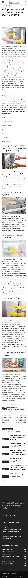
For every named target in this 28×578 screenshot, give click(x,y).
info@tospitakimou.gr (14, 512)
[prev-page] (3, 481)
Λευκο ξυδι (10, 409)
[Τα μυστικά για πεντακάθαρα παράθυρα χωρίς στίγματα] (5, 475)
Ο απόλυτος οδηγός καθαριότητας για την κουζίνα (16, 459)
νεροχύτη (13, 226)
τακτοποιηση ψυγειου (7, 411)
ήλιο (13, 330)
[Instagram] (6, 515)
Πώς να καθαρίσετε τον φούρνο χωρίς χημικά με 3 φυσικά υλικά (18, 445)
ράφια (19, 388)
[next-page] (5, 481)
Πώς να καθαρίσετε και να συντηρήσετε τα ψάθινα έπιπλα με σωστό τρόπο (18, 467)
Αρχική (3, 5)
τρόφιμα (4, 178)
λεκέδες (4, 284)
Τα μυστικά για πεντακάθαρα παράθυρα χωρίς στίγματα (17, 474)
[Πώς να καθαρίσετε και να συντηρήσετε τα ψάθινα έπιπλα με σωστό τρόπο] (5, 467)
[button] (2, 2)
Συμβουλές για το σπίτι (11, 5)
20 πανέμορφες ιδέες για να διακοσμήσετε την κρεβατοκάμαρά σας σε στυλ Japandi (20, 420)
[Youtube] (14, 515)
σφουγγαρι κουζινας (19, 409)
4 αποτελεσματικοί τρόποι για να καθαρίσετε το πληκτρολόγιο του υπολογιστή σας (7, 421)
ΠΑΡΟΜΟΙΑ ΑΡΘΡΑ (7, 429)
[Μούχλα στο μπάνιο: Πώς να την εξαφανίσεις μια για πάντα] (5, 437)
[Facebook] (3, 515)
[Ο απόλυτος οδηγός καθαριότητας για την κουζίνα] (5, 460)
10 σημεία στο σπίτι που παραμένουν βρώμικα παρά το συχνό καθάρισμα (18, 452)
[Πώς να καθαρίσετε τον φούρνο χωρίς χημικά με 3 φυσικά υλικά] (5, 445)
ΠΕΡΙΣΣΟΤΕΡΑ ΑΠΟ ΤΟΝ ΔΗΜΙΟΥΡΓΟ (11, 431)
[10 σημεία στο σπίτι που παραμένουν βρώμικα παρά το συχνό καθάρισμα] (5, 452)
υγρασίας (23, 340)
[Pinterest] (10, 515)
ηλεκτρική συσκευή (19, 50)
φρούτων (14, 81)
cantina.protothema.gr (11, 407)
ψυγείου (17, 184)
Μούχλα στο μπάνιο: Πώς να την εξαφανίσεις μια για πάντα (18, 437)
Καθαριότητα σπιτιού (4, 439)
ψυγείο (11, 75)
